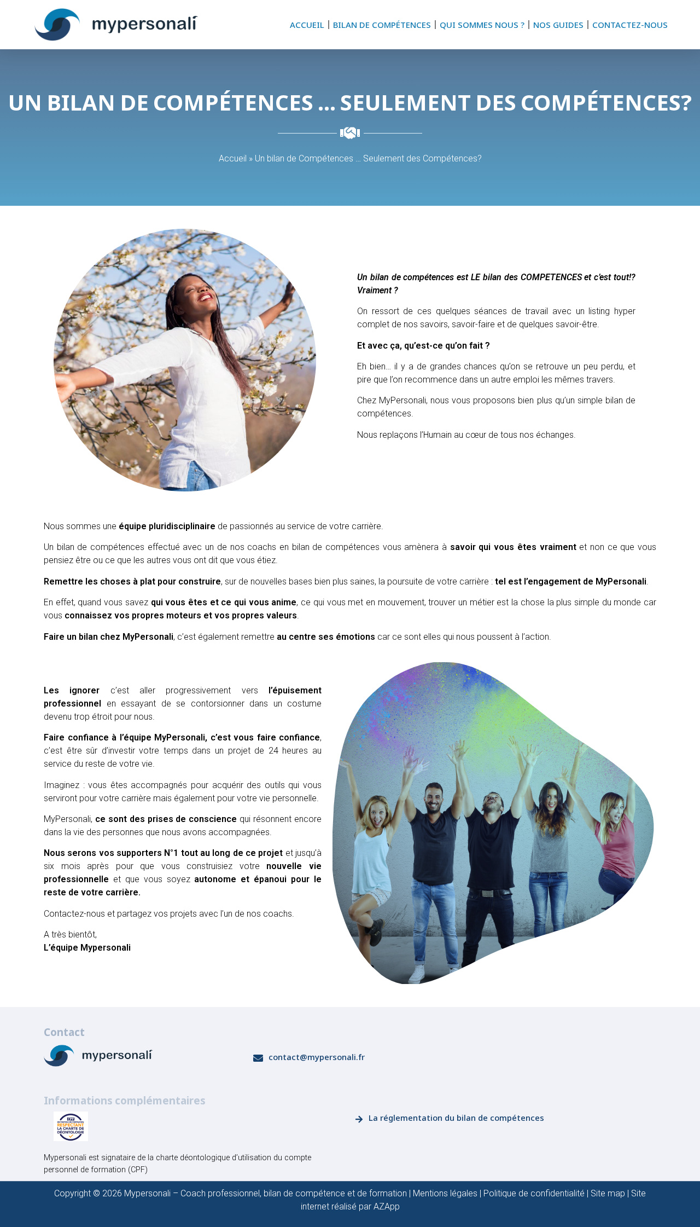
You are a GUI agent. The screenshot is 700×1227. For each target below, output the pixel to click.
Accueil (307, 24)
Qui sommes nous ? (482, 24)
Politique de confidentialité (534, 1193)
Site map (608, 1193)
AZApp (387, 1206)
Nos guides (558, 24)
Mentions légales (445, 1193)
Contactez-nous (630, 24)
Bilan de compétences (382, 24)
